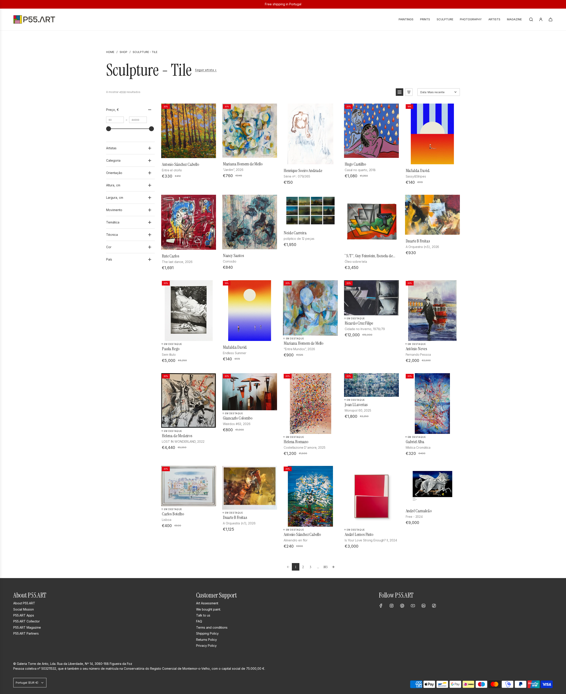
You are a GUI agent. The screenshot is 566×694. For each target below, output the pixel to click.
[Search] (531, 19)
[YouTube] (413, 606)
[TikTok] (434, 606)
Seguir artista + (206, 70)
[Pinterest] (402, 606)
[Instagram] (391, 606)
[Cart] (550, 19)
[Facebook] (381, 606)
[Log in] (541, 19)
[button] (399, 92)
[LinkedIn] (423, 606)
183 (325, 567)
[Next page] (333, 567)
